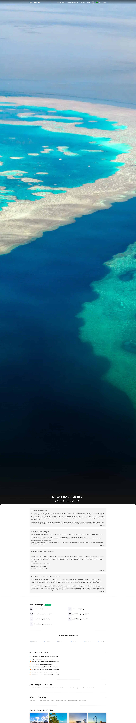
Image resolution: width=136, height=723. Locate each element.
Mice (88, 2)
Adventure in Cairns (91, 688)
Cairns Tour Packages (48, 700)
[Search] (93, 2)
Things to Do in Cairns (60, 700)
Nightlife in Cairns (80, 688)
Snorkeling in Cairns (59, 688)
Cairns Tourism (82, 700)
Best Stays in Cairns (72, 700)
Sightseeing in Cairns (48, 688)
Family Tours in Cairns (35, 688)
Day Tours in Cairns (70, 688)
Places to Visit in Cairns (36, 700)
